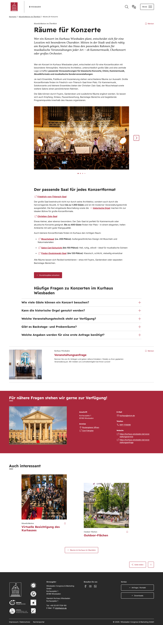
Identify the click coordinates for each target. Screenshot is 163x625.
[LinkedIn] (95, 586)
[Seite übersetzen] (134, 7)
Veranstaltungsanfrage (70, 355)
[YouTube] (90, 586)
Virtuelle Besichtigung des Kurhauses (41, 528)
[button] (81, 302)
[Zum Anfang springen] (151, 565)
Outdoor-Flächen (96, 535)
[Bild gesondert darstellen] (121, 167)
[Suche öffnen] (126, 7)
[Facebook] (85, 586)
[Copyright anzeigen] (126, 167)
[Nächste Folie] (136, 138)
